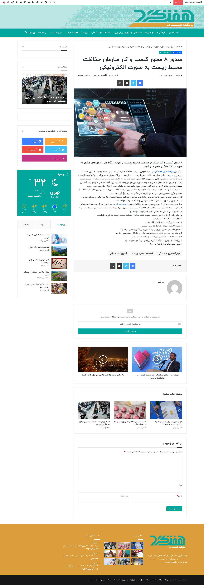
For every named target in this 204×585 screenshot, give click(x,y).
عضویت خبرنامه (72, 32)
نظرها (26, 224)
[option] (44, 89)
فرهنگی (162, 32)
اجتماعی (150, 32)
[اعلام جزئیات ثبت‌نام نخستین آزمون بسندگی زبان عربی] (94, 410)
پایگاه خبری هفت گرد (164, 171)
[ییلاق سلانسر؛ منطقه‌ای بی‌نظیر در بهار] (59, 276)
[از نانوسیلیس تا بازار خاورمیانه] (124, 561)
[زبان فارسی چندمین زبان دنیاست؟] (59, 263)
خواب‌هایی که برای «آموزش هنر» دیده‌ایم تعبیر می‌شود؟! (168, 423)
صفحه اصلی (173, 32)
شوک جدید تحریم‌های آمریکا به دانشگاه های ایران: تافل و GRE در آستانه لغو (47, 97)
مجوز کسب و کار (117, 253)
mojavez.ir (123, 204)
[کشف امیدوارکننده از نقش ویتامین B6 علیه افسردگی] (130, 410)
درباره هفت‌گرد (56, 32)
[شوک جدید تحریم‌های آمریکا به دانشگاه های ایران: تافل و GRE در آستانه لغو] (137, 553)
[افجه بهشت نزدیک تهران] (59, 251)
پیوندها (85, 32)
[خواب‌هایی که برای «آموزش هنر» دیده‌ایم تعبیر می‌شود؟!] (166, 410)
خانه (179, 46)
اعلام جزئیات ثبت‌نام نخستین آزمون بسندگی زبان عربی (151, 2)
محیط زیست (164, 52)
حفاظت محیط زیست (142, 253)
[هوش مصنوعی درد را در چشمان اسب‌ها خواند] (110, 553)
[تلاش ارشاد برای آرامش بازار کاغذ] (124, 553)
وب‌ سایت (124, 496)
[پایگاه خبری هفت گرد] (102, 20)
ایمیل (179, 496)
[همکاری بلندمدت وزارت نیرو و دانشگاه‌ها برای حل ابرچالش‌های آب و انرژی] (137, 561)
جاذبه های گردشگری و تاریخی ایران (128, 32)
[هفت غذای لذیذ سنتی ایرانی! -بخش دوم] (59, 288)
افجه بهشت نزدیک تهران (39, 247)
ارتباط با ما (42, 32)
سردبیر (177, 75)
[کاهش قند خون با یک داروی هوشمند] (110, 561)
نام (180, 485)
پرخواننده (61, 224)
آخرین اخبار (171, 46)
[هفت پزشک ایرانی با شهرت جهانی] (59, 239)
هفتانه (108, 32)
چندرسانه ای (96, 32)
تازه (42, 224)
